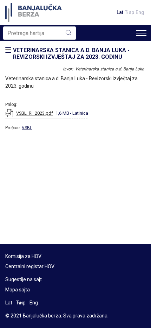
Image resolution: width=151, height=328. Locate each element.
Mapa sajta (17, 289)
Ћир (129, 12)
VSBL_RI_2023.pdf (34, 113)
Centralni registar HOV (29, 266)
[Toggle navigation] (141, 33)
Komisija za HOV (23, 256)
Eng (140, 12)
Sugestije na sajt (23, 279)
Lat (120, 12)
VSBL (27, 127)
